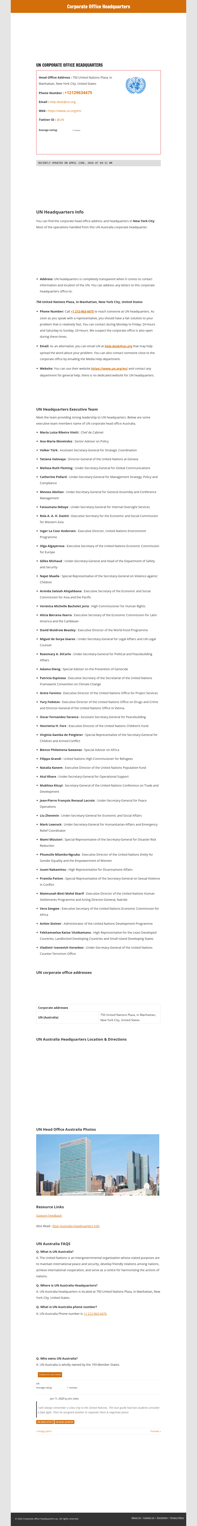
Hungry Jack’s (45, 1431)
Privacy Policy (177, 1517)
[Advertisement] (98, 38)
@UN (60, 120)
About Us (136, 1517)
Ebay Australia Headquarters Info (76, 1226)
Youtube (154, 1431)
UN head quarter (64, 1422)
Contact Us (148, 1517)
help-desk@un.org (63, 102)
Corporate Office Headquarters (98, 6)
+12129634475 (78, 92)
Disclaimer (162, 1517)
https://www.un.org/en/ (64, 111)
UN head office (45, 1422)
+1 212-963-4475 (82, 311)
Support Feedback (49, 1215)
